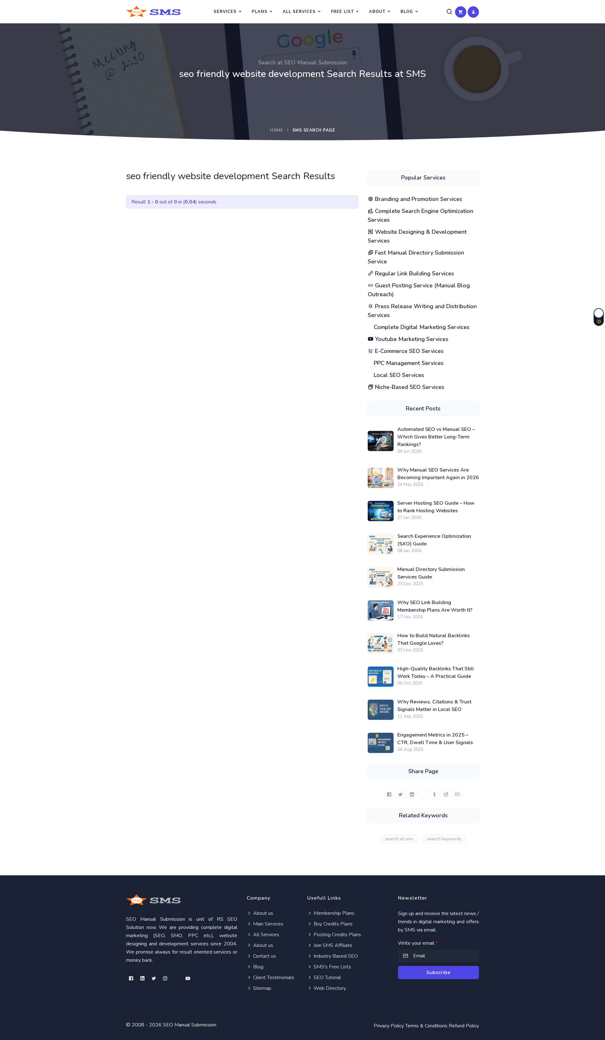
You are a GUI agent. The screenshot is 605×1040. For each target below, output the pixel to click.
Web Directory (329, 988)
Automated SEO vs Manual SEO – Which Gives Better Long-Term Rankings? (436, 437)
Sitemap (261, 988)
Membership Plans (333, 913)
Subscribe (438, 972)
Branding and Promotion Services (417, 199)
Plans (260, 12)
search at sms (399, 839)
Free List (342, 12)
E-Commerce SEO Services (408, 351)
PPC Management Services (408, 363)
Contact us (264, 956)
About (377, 12)
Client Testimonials (273, 977)
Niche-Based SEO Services (408, 387)
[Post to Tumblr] (434, 793)
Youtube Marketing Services (410, 339)
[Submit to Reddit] (446, 793)
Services (225, 12)
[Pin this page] (423, 793)
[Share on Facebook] (389, 793)
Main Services (267, 923)
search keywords (444, 839)
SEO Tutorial (326, 977)
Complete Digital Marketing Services (421, 327)
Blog (406, 12)
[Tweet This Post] (400, 793)
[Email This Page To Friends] (457, 793)
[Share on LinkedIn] (412, 793)
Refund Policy (464, 1025)
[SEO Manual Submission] (181, 899)
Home (276, 130)
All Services (299, 12)
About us (262, 913)
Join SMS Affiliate (332, 945)
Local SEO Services (398, 375)
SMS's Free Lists (331, 966)
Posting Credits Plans (336, 934)
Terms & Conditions (426, 1025)
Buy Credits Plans (332, 923)
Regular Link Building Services (413, 273)
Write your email (418, 943)
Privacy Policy (389, 1025)
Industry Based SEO (335, 956)
